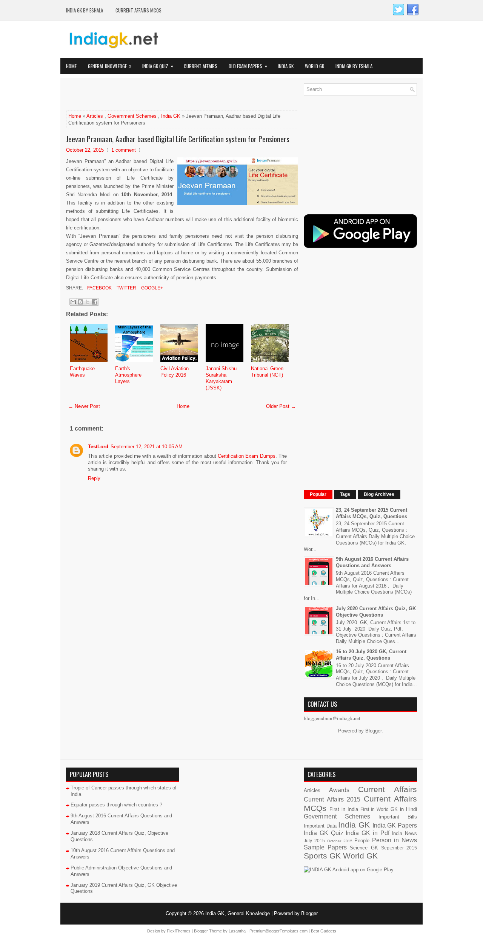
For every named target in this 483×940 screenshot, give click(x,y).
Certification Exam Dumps (246, 456)
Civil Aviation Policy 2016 (174, 372)
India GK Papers (394, 825)
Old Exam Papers (248, 66)
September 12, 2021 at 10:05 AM (147, 446)
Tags (345, 494)
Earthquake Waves (82, 372)
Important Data (320, 826)
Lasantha (237, 931)
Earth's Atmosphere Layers (128, 375)
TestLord (98, 446)
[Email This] (73, 302)
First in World (374, 809)
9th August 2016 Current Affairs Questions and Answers (372, 562)
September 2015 (399, 847)
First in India (343, 809)
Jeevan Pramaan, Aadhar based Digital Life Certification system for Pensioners (177, 139)
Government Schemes (132, 116)
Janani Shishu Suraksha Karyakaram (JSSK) (221, 378)
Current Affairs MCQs (138, 10)
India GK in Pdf (367, 833)
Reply (94, 478)
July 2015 (314, 840)
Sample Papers (325, 847)
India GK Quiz (157, 66)
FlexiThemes (179, 931)
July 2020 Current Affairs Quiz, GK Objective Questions (376, 612)
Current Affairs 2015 (332, 799)
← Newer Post (84, 406)
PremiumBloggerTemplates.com (278, 931)
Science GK (364, 848)
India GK (286, 66)
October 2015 (339, 841)
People (361, 840)
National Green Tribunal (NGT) (267, 372)
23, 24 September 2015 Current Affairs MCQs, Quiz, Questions (371, 513)
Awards (339, 790)
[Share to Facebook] (94, 302)
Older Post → (281, 406)
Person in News (394, 840)
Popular (318, 494)
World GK (314, 66)
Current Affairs (200, 66)
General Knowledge (110, 66)
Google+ (151, 288)
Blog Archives (379, 494)
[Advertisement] (154, 94)
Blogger (373, 731)
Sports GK (322, 855)
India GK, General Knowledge (237, 913)
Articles (94, 116)
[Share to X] (87, 302)
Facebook (99, 288)
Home (71, 66)
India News (404, 833)
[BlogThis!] (80, 302)
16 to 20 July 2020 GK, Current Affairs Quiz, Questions (371, 655)
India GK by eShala (84, 10)
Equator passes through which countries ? (116, 805)
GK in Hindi (404, 809)
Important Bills (397, 817)
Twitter (125, 288)
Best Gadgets (323, 931)
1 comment (123, 150)
